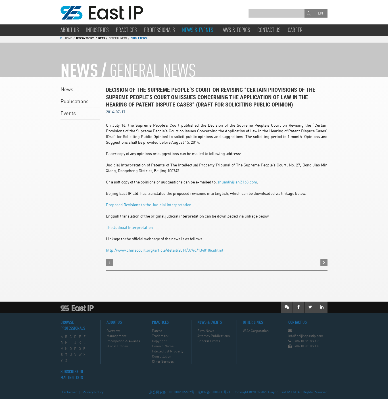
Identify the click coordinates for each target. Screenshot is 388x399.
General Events (208, 341)
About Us (70, 30)
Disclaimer (69, 392)
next (323, 262)
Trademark (160, 336)
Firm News (205, 331)
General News (118, 38)
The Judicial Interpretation (129, 228)
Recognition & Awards (123, 341)
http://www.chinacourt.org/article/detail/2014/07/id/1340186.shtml (164, 250)
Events (68, 113)
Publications (75, 101)
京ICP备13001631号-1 (214, 392)
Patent (157, 331)
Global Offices (117, 346)
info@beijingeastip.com (305, 336)
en (320, 13)
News (67, 89)
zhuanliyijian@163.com (237, 182)
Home (68, 38)
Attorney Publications (213, 336)
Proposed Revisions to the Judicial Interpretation (148, 205)
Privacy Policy (93, 392)
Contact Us (269, 30)
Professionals (159, 30)
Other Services (163, 362)
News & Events (197, 30)
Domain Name (163, 346)
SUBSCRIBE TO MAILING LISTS (72, 375)
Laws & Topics (235, 30)
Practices (126, 30)
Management (116, 336)
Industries (97, 30)
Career (295, 30)
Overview (113, 331)
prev (109, 262)
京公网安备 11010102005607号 (171, 392)
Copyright (159, 341)
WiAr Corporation (256, 331)
